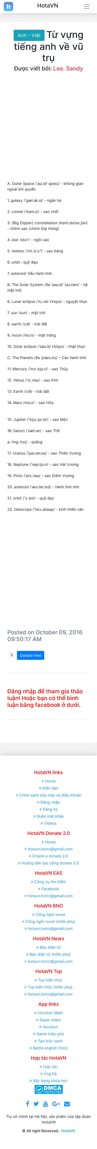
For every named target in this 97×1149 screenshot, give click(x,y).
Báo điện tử (50, 947)
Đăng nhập (50, 802)
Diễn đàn (50, 788)
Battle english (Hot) (50, 1048)
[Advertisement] (48, 130)
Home (50, 781)
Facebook (50, 888)
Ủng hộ (50, 1073)
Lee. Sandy (68, 68)
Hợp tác (50, 1066)
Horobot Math (50, 1012)
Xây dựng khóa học (50, 1080)
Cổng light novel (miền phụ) (50, 921)
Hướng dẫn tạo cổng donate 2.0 (50, 863)
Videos (50, 823)
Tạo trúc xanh (50, 1041)
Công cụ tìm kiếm (50, 881)
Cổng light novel (50, 914)
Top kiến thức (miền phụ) (50, 987)
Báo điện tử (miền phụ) (50, 954)
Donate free (30, 655)
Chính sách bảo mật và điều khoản (50, 795)
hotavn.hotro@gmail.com (50, 849)
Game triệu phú (50, 1034)
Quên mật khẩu (50, 816)
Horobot (50, 1026)
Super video (50, 1019)
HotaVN (68, 1130)
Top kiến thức (50, 980)
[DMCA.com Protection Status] (48, 1089)
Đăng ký (50, 809)
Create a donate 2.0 (50, 856)
